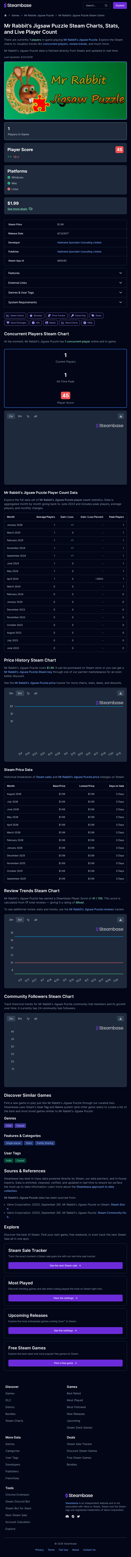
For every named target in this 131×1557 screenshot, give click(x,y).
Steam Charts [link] (17, 315)
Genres (9, 1444)
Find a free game (63, 1362)
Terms (51, 1549)
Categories (12, 1450)
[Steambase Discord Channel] (67, 1516)
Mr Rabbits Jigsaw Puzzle (39, 15)
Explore (120, 5)
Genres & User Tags (21, 292)
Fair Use (63, 1549)
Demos (9, 1407)
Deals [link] (98, 315)
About (75, 1549)
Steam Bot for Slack (18, 1508)
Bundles (10, 1414)
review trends (78, 43)
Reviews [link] (38, 315)
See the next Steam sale (63, 1265)
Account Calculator (17, 1522)
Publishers (12, 1471)
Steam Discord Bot (17, 1501)
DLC (8, 1400)
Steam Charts (14, 1420)
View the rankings (63, 1298)
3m (20, 416)
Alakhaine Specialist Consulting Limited (79, 242)
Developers (12, 1464)
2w (11, 416)
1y (28, 416)
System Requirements (22, 302)
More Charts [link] (72, 322)
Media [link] (52, 322)
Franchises (12, 1478)
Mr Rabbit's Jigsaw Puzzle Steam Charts (82, 15)
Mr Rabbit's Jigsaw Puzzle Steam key (28, 672)
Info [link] (38, 322)
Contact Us (89, 1549)
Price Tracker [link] (58, 315)
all (35, 416)
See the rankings (63, 1330)
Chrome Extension (17, 1494)
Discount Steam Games (82, 1450)
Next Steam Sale (16, 1515)
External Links (17, 282)
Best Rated (74, 1393)
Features (14, 273)
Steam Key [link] (80, 315)
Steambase (72, 1503)
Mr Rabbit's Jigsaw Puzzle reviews (91, 909)
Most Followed (76, 1407)
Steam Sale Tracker (79, 1444)
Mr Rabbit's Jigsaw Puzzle (80, 39)
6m (20, 693)
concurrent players (55, 43)
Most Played (75, 1400)
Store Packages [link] (18, 322)
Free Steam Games (79, 1457)
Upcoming (73, 1420)
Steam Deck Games (79, 1427)
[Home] (5, 15)
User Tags (11, 1457)
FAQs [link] (90, 322)
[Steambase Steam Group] (73, 1516)
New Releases (76, 1414)
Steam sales (44, 777)
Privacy (39, 1549)
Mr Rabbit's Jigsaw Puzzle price (35, 683)
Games (15, 15)
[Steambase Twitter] (78, 1516)
